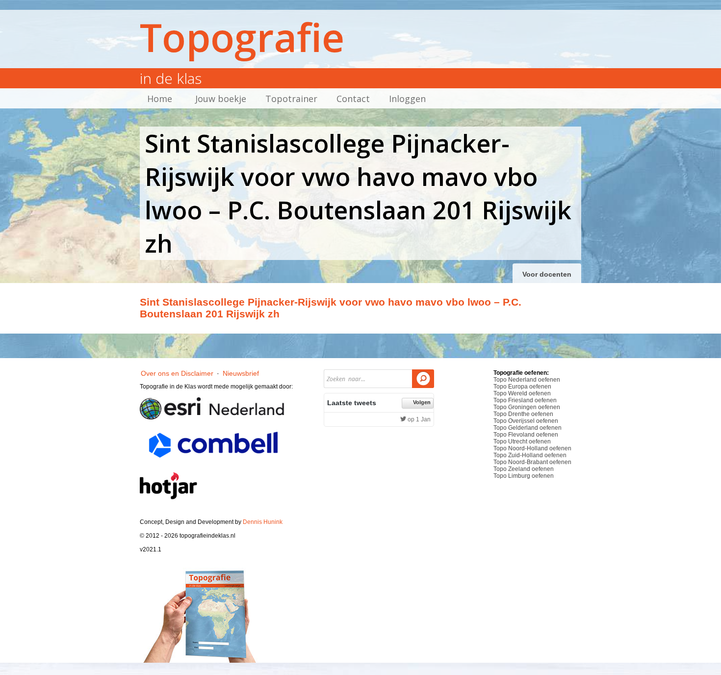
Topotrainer (291, 98)
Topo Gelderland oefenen (527, 427)
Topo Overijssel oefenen (525, 420)
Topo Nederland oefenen (526, 379)
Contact (353, 98)
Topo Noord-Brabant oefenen (532, 462)
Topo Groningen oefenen (526, 407)
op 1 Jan (418, 419)
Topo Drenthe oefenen (523, 414)
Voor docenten (546, 274)
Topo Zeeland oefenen (523, 469)
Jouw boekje (220, 98)
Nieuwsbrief (241, 373)
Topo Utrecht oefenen (522, 441)
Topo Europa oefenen (522, 386)
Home (159, 98)
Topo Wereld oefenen (522, 393)
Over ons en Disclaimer (177, 373)
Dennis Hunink (263, 522)
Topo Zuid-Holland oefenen (529, 455)
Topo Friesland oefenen (525, 400)
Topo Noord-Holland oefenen (532, 448)
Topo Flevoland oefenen (525, 434)
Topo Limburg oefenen (523, 475)
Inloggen (407, 98)
